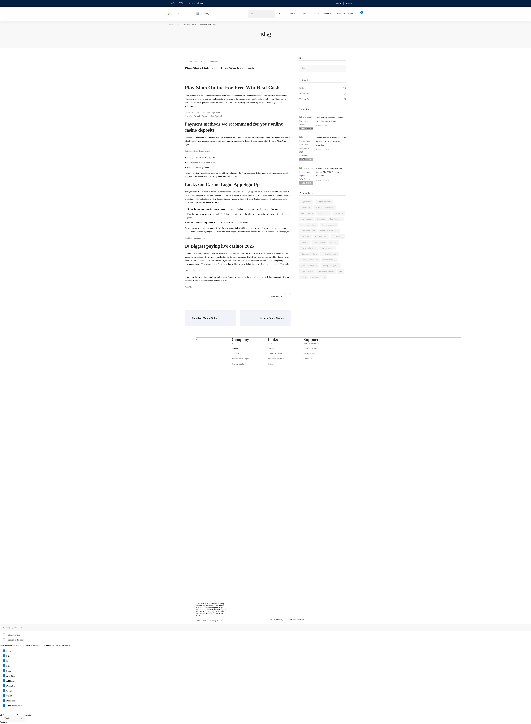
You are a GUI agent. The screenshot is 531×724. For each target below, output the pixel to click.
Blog (177, 24)
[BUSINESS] (306, 118)
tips (340, 271)
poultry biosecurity (329, 254)
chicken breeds (307, 213)
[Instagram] (200, 617)
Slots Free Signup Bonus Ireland (197, 151)
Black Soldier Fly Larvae (325, 207)
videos (303, 277)
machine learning (327, 248)
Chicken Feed (323, 213)
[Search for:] (261, 14)
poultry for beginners (309, 265)
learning (333, 242)
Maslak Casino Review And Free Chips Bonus (202, 113)
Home (170, 24)
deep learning (306, 219)
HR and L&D (322, 94)
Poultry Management (331, 265)
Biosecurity (305, 207)
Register (349, 3)
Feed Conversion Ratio (329, 231)
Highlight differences (15, 640)
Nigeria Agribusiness (309, 254)
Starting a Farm (307, 271)
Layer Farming (319, 242)
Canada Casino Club (192, 271)
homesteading (338, 236)
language (304, 242)
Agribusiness (306, 202)
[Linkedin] (204, 617)
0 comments (213, 61)
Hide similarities (13, 635)
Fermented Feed (321, 236)
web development (318, 277)
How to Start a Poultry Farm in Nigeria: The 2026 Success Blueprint (329, 172)
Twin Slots (189, 287)
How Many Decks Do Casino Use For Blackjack (203, 116)
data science (338, 213)
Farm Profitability (308, 231)
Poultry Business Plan (309, 260)
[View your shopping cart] (360, 14)
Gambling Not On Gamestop (196, 238)
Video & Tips (322, 99)
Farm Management (329, 225)
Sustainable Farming (326, 271)
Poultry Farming (329, 260)
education (321, 219)
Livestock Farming (308, 248)
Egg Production (336, 219)
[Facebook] (195, 617)
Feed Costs (305, 236)
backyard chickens (324, 202)
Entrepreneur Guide (308, 225)
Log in (338, 3)
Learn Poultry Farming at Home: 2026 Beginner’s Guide (329, 119)
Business (322, 88)
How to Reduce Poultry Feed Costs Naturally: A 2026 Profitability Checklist (331, 141)
